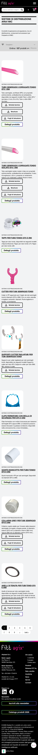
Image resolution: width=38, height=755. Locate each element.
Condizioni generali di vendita (11, 736)
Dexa (12, 751)
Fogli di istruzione (14, 118)
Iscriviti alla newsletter (19, 703)
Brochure (14, 111)
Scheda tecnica (14, 105)
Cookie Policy (6, 733)
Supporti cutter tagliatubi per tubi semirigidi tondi (17, 355)
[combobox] (19, 44)
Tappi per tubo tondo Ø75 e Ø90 (17, 238)
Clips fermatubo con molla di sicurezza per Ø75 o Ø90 (17, 417)
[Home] (8, 3)
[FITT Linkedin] (4, 691)
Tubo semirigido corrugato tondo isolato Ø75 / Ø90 (19, 167)
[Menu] (34, 3)
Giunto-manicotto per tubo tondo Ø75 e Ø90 (18, 471)
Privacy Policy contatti (26, 731)
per (28, 48)
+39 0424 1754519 (10, 673)
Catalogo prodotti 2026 (19, 712)
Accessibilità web (25, 738)
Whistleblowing (14, 738)
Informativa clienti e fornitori (21, 733)
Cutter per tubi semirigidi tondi (17, 291)
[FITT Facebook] (11, 691)
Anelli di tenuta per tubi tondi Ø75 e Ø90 (18, 587)
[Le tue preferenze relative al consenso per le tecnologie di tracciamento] (4, 751)
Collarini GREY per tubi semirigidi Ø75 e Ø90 (19, 522)
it (28, 10)
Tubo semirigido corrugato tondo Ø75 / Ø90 (19, 88)
